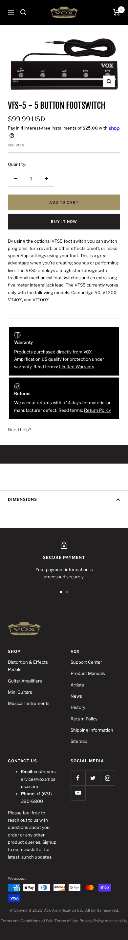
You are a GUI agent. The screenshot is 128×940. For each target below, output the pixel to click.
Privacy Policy (91, 921)
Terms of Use (66, 921)
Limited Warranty (76, 366)
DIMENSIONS (22, 499)
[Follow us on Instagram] (107, 778)
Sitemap (79, 741)
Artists (77, 684)
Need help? (19, 429)
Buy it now (64, 221)
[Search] (23, 12)
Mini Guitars (20, 692)
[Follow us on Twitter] (92, 778)
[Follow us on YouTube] (78, 792)
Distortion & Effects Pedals (28, 665)
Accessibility (116, 921)
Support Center (86, 662)
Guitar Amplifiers (25, 680)
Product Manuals (88, 673)
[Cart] (116, 12)
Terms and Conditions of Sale (27, 921)
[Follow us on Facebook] (78, 778)
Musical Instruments (29, 703)
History (78, 707)
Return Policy (97, 410)
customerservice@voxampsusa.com (38, 779)
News (76, 696)
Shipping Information (92, 730)
